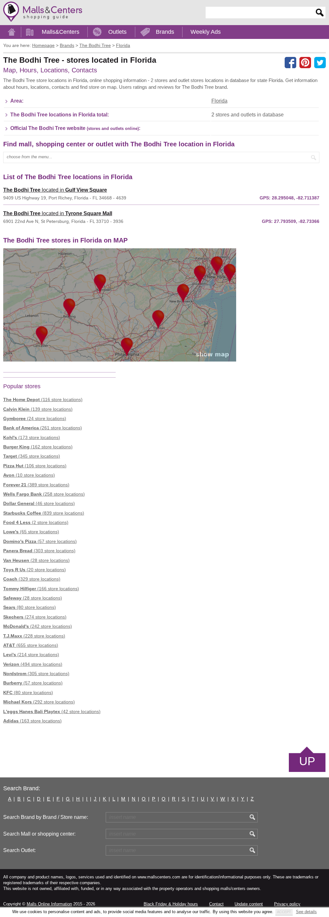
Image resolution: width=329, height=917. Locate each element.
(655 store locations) (30, 645)
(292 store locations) (39, 701)
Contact (216, 904)
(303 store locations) (39, 550)
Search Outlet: (19, 850)
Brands (165, 32)
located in (55, 190)
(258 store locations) (44, 494)
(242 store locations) (37, 626)
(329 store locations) (31, 579)
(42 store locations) (52, 711)
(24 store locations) (34, 418)
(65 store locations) (31, 531)
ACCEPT (284, 912)
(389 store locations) (36, 484)
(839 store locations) (43, 513)
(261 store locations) (42, 427)
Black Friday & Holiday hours (171, 904)
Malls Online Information (49, 904)
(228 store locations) (34, 635)
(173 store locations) (31, 437)
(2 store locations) (35, 522)
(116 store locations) (43, 399)
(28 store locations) (36, 560)
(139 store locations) (38, 409)
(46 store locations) (39, 503)
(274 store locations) (35, 616)
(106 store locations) (35, 465)
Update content (249, 904)
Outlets (117, 32)
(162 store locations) (38, 446)
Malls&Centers (60, 32)
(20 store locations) (34, 569)
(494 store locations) (32, 664)
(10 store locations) (29, 475)
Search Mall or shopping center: (39, 834)
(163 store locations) (32, 720)
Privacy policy (287, 904)
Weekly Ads (206, 32)
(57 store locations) (40, 541)
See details (306, 911)
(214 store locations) (31, 654)
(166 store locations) (41, 588)
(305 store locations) (36, 673)
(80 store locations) (29, 607)
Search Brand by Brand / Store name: (45, 817)
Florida (219, 101)
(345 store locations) (31, 456)
